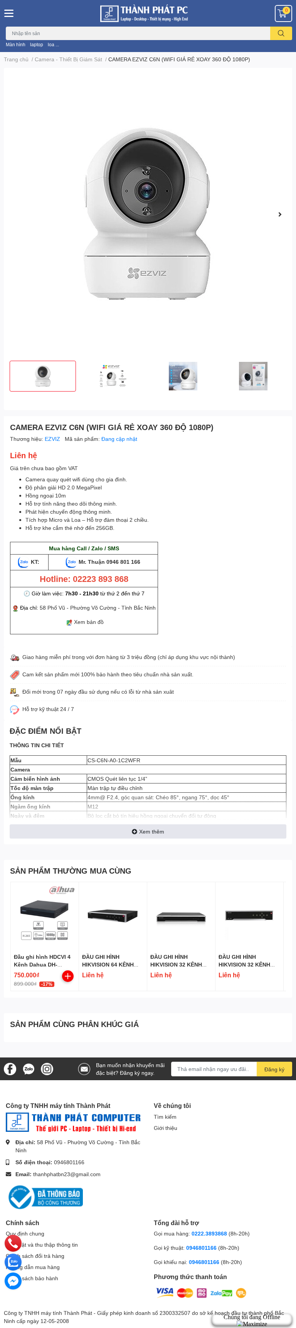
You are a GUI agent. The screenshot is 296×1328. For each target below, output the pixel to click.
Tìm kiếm (165, 1116)
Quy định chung (25, 1233)
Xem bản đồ (89, 622)
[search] (281, 33)
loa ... (53, 44)
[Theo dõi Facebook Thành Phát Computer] (10, 1068)
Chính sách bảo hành (32, 1278)
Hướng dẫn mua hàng (33, 1267)
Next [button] (279, 214)
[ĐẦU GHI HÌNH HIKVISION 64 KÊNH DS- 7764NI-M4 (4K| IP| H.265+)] (113, 916)
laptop (36, 44)
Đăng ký (274, 1069)
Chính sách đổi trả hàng (35, 1255)
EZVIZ (53, 438)
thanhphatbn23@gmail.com (67, 1174)
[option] (148, 214)
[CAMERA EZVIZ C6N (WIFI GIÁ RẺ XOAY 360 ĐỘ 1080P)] (148, 214)
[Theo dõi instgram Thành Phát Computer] (47, 1068)
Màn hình (15, 44)
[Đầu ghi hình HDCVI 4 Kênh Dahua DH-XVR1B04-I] (45, 916)
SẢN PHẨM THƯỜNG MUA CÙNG (70, 870)
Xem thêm (151, 831)
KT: (35, 561)
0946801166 (69, 1162)
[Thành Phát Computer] (148, 13)
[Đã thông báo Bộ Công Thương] (44, 1196)
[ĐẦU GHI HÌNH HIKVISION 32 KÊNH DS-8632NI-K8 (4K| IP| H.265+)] (249, 916)
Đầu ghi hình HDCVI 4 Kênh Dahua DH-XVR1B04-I (42, 964)
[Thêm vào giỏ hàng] (68, 976)
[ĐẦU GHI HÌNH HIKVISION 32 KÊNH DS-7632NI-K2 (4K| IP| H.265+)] (181, 916)
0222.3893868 (209, 1233)
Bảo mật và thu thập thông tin (42, 1244)
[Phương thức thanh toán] (201, 1292)
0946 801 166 (123, 561)
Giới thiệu (165, 1128)
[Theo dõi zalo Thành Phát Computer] (28, 1068)
